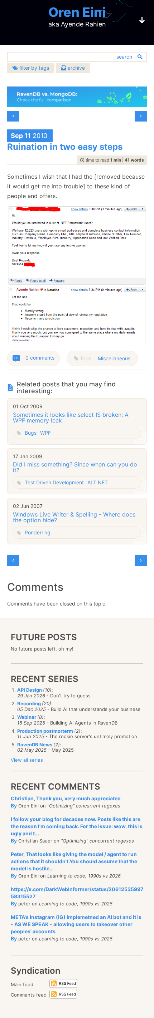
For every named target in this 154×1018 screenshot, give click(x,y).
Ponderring (37, 532)
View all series (27, 760)
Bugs (31, 433)
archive (75, 68)
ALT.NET (97, 482)
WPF (45, 433)
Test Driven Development (54, 482)
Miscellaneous (114, 358)
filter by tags (33, 68)
